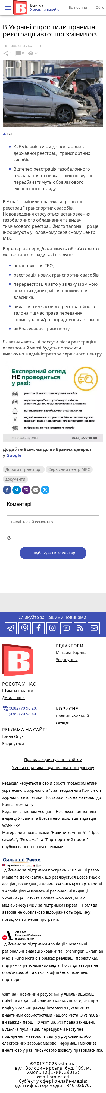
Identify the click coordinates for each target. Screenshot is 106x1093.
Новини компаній (72, 716)
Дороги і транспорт (23, 469)
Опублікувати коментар (52, 552)
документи (15, 479)
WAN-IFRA (11, 825)
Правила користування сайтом (53, 759)
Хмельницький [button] (43, 10)
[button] (7, 8)
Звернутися (13, 743)
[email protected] (53, 1076)
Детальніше (13, 697)
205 (34, 53)
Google (13, 455)
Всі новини (78, 7)
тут (32, 804)
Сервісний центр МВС (69, 469)
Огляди (63, 723)
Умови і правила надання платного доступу (53, 767)
